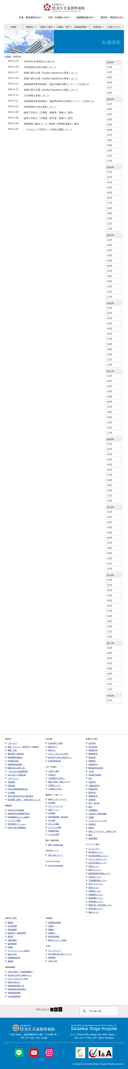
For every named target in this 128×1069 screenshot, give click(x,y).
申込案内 (52, 802)
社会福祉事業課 (14, 996)
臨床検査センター (95, 898)
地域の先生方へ (14, 982)
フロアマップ (13, 778)
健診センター (94, 912)
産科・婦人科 (94, 803)
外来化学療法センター (97, 862)
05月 (109, 124)
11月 (109, 155)
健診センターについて (57, 799)
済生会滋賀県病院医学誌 (18, 789)
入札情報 (11, 792)
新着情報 (52, 957)
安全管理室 (12, 926)
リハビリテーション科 (97, 820)
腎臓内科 (92, 760)
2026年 (110, 62)
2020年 (110, 439)
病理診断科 (93, 838)
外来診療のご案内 (55, 743)
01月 (109, 67)
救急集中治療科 (94, 774)
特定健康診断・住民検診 (58, 816)
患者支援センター (95, 908)
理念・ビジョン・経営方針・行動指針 (23, 746)
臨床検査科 (12, 943)
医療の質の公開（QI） (17, 767)
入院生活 (52, 774)
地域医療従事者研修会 (17, 989)
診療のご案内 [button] (46, 26)
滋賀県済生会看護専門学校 (19, 813)
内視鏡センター (94, 891)
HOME (13, 26)
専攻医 (51, 926)
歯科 (90, 834)
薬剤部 (10, 936)
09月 (109, 145)
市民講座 (11, 782)
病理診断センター (95, 901)
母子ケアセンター (95, 883)
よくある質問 (53, 834)
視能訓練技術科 (14, 957)
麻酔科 (91, 827)
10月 (109, 150)
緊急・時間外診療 (55, 844)
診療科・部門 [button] (64, 26)
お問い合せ (52, 961)
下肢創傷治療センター (97, 880)
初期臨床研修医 (54, 922)
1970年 (110, 695)
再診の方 (52, 750)
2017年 (110, 643)
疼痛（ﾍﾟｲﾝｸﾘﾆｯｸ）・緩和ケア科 (102, 831)
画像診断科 (12, 940)
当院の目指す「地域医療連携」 (20, 971)
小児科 (91, 771)
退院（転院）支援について (59, 781)
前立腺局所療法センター (98, 855)
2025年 (110, 99)
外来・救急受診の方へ (30, 17)
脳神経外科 (93, 796)
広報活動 (11, 785)
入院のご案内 (53, 771)
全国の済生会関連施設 (17, 827)
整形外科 (92, 792)
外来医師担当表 (54, 760)
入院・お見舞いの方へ (59, 17)
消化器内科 (93, 746)
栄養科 (10, 947)
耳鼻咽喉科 (93, 810)
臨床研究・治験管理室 (17, 933)
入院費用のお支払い (56, 778)
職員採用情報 (53, 936)
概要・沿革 (12, 750)
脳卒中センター (94, 869)
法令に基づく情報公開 (17, 774)
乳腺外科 (92, 782)
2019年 (110, 507)
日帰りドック (53, 809)
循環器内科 (93, 750)
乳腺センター (94, 887)
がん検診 (52, 820)
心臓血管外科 (94, 785)
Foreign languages (55, 865)
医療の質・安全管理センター (100, 905)
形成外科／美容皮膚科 (97, 813)
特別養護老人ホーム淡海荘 (19, 817)
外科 (90, 778)
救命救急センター (95, 852)
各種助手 (52, 933)
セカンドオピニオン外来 (58, 753)
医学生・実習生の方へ (112, 17)
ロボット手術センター (97, 859)
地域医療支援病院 (15, 764)
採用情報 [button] (97, 26)
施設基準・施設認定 (16, 753)
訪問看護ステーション (17, 824)
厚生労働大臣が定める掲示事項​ (20, 796)
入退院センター (54, 785)
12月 (109, 160)
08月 (109, 92)
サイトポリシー (54, 950)
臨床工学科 (12, 954)
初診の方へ (52, 746)
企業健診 (52, 813)
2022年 (110, 303)
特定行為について (55, 855)
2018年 (110, 575)
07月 (109, 87)
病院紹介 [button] (30, 26)
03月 (109, 72)
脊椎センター (94, 866)
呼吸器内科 (93, 764)
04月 (109, 77)
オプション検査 (54, 827)
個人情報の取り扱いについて (60, 954)
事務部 (10, 961)
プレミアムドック (55, 806)
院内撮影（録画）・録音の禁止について (24, 799)
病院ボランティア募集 (57, 940)
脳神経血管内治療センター (99, 873)
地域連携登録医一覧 (16, 985)
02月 (109, 109)
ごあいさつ (12, 743)
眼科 (90, 806)
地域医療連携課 (14, 992)
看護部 (10, 922)
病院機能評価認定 (15, 757)
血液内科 (92, 757)
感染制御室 (12, 929)
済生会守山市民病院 (16, 810)
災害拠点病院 (13, 760)
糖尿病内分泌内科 (95, 767)
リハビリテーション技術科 (19, 950)
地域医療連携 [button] (80, 26)
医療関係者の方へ (85, 17)
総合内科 (92, 743)
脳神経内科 (93, 753)
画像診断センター (95, 894)
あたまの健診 (53, 823)
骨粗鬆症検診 (53, 830)
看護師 (51, 929)
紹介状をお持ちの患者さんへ (60, 757)
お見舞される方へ (55, 788)
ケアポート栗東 (14, 820)
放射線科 (92, 824)
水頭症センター (94, 876)
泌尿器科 (92, 799)
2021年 (110, 371)
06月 (109, 82)
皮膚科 (91, 817)
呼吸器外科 (93, 789)
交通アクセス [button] (114, 26)
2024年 (110, 167)
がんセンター (94, 848)
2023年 (110, 235)
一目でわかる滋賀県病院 (18, 771)
